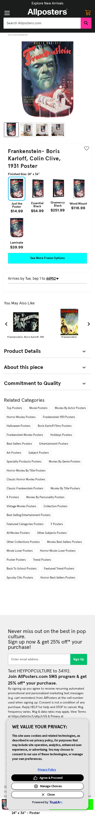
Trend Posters (42, 560)
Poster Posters (16, 560)
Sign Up (78, 659)
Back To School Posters (22, 568)
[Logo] (47, 12)
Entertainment (18, 35)
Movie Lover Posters (20, 551)
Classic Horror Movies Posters (26, 479)
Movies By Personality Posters (45, 497)
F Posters (57, 524)
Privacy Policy (47, 770)
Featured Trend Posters (59, 568)
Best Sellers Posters (19, 443)
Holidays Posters (61, 435)
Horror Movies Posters (21, 417)
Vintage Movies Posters (21, 506)
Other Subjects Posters (52, 533)
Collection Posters (55, 506)
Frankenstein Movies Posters (25, 435)
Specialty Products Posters (24, 461)
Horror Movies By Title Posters (26, 470)
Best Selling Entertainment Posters (29, 515)
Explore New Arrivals (47, 3)
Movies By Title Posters (65, 488)
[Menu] (7, 13)
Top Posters (14, 408)
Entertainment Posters (53, 443)
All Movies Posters (18, 533)
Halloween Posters (18, 426)
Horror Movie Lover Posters (58, 551)
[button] (47, 3)
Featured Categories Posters (25, 524)
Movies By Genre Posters (64, 461)
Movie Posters (38, 408)
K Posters (13, 497)
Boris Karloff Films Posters (55, 426)
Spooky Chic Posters (20, 577)
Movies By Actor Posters (70, 408)
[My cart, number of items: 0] (87, 12)
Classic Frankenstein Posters (25, 488)
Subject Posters (38, 452)
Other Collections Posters (23, 542)
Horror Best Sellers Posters (57, 577)
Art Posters (14, 452)
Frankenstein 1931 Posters (59, 417)
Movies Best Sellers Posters (64, 542)
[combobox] (42, 23)
